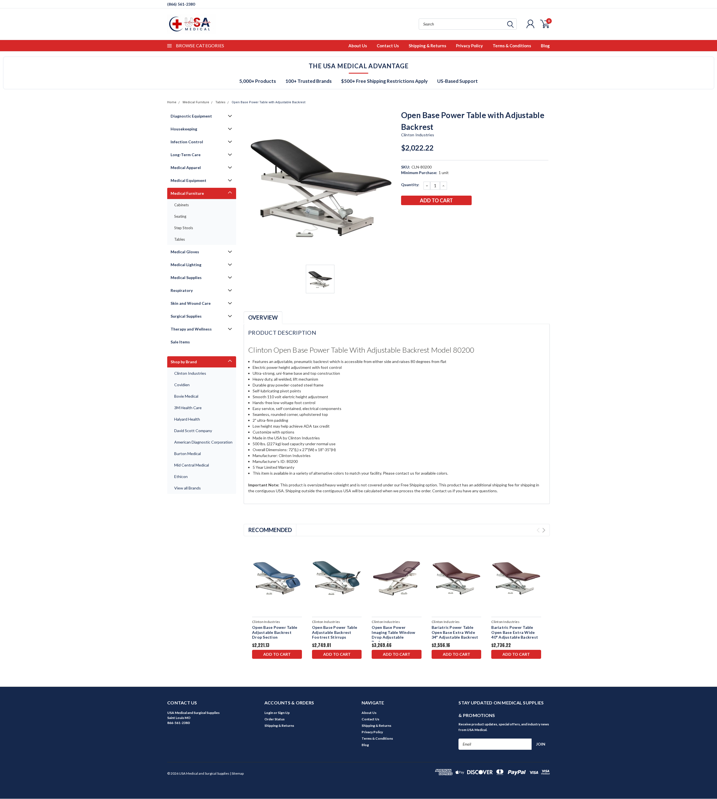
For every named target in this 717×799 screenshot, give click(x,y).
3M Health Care (188, 407)
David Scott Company (193, 430)
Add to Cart (277, 654)
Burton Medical (187, 453)
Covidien (182, 384)
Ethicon (181, 476)
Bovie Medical (186, 396)
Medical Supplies (186, 277)
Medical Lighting (186, 264)
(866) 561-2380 (181, 4)
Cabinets (181, 205)
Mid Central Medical (191, 465)
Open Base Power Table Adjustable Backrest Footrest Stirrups (334, 632)
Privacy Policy (469, 45)
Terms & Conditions (512, 45)
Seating (180, 216)
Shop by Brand (184, 361)
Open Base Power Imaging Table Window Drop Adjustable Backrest (393, 635)
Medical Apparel (186, 167)
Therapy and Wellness (191, 329)
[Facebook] (405, 215)
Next (544, 530)
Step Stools (183, 228)
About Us (357, 45)
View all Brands (187, 488)
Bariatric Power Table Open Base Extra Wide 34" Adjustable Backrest (455, 632)
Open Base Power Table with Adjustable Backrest (268, 102)
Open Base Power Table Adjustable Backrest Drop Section (274, 632)
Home (171, 102)
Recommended (270, 529)
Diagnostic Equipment (191, 116)
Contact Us (388, 45)
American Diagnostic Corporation (203, 442)
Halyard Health (187, 419)
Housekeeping (184, 128)
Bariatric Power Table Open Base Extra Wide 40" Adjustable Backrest (514, 632)
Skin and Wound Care (191, 303)
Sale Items (180, 341)
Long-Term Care (186, 154)
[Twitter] (433, 215)
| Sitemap (237, 773)
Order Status (274, 719)
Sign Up (284, 713)
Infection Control (187, 141)
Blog (545, 45)
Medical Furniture (196, 102)
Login (268, 713)
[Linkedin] (442, 215)
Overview (263, 317)
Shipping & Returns (427, 45)
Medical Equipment (188, 180)
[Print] (423, 215)
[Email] (414, 215)
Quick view (276, 577)
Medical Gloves (185, 251)
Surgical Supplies (186, 316)
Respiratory (182, 290)
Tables (220, 102)
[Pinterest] (451, 215)
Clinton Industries (190, 373)
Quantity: (410, 184)
